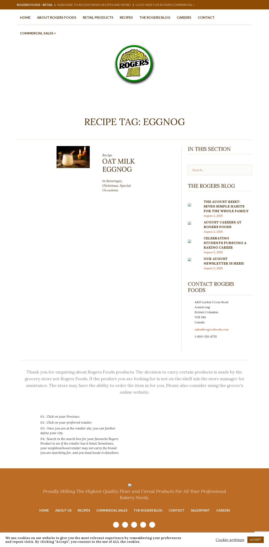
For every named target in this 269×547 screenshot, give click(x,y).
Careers (223, 510)
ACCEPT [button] (255, 540)
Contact (177, 510)
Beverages (114, 181)
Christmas (110, 185)
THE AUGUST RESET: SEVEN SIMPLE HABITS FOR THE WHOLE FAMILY (226, 206)
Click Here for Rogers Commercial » (165, 5)
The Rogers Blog (148, 510)
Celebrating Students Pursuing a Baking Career (225, 242)
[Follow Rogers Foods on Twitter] (249, 5)
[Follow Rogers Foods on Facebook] (237, 5)
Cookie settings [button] (230, 539)
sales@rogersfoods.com (211, 329)
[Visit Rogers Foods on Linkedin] (243, 5)
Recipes (84, 510)
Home (44, 510)
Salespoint (200, 510)
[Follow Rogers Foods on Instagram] (226, 5)
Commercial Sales (111, 510)
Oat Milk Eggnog (118, 165)
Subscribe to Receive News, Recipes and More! (94, 5)
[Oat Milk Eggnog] (73, 156)
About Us (63, 510)
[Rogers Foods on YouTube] (231, 5)
